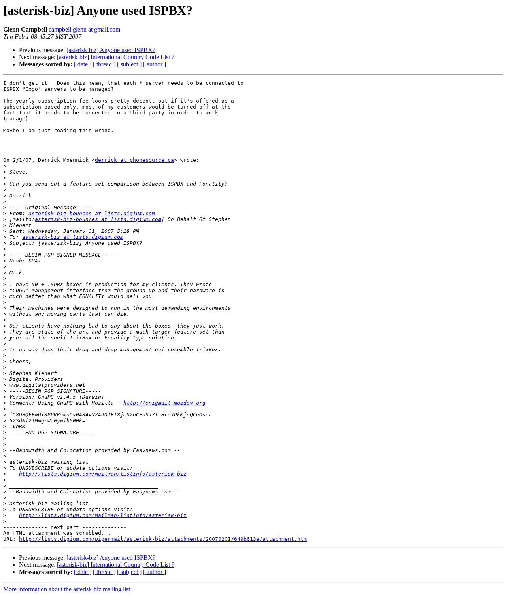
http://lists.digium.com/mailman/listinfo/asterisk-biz (103, 474)
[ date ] (82, 64)
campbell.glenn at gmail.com (84, 29)
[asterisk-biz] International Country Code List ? (115, 57)
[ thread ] (104, 64)
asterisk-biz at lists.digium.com (72, 237)
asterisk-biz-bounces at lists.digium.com (91, 213)
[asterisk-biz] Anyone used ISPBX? (110, 50)
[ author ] (154, 64)
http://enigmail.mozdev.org (164, 403)
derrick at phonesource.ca (134, 160)
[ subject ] (129, 64)
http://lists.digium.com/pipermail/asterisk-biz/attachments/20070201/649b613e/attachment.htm (163, 539)
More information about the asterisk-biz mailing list (66, 589)
